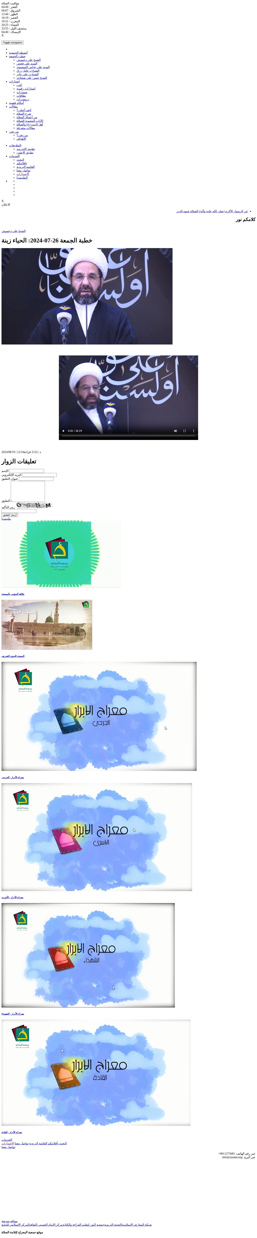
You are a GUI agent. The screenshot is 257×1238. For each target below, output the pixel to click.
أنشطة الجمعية (18, 52)
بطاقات (21, 95)
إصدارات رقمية (26, 88)
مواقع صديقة (9, 1221)
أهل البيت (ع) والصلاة (30, 124)
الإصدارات (23, 174)
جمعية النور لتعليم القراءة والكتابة (83, 1224)
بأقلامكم (53, 1143)
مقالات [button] (13, 106)
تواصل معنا (23, 170)
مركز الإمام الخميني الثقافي (46, 1224)
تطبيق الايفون (25, 152)
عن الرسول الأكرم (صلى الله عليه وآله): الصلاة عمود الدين (212, 211)
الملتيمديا (22, 177)
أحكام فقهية (16, 103)
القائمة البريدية (26, 166)
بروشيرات (23, 99)
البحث (20, 159)
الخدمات (7, 1139)
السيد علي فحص (27, 63)
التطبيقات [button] (15, 145)
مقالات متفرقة (26, 128)
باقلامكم (22, 163)
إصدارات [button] (14, 81)
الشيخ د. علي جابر (28, 74)
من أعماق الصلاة (27, 117)
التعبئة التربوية (113, 1224)
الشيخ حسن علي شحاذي (32, 77)
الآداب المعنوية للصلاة (30, 120)
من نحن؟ (22, 135)
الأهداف (21, 138)
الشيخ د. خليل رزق (28, 70)
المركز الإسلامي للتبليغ (16, 1224)
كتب (19, 85)
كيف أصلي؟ (24, 110)
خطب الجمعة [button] (17, 56)
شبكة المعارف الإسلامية (137, 1224)
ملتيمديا (6, 518)
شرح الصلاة (24, 113)
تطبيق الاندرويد (26, 149)
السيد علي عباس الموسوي (33, 67)
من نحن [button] (14, 131)
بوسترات (22, 92)
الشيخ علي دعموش (29, 60)
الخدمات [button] (14, 156)
